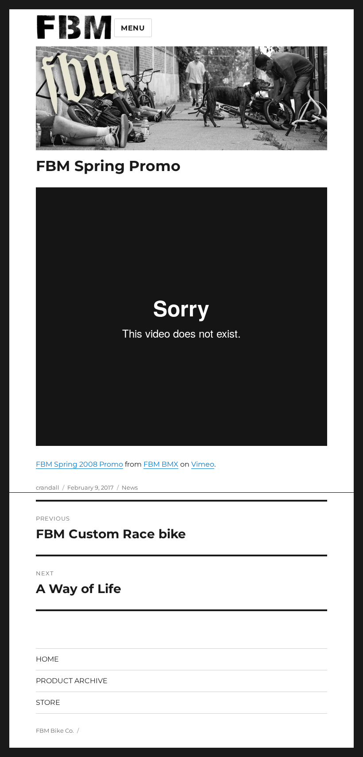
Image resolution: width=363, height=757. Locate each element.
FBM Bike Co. (55, 730)
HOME (47, 659)
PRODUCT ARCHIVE (72, 681)
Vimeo (202, 464)
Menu (133, 28)
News (130, 487)
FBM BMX (160, 464)
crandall (47, 487)
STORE (48, 702)
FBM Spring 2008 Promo (79, 464)
